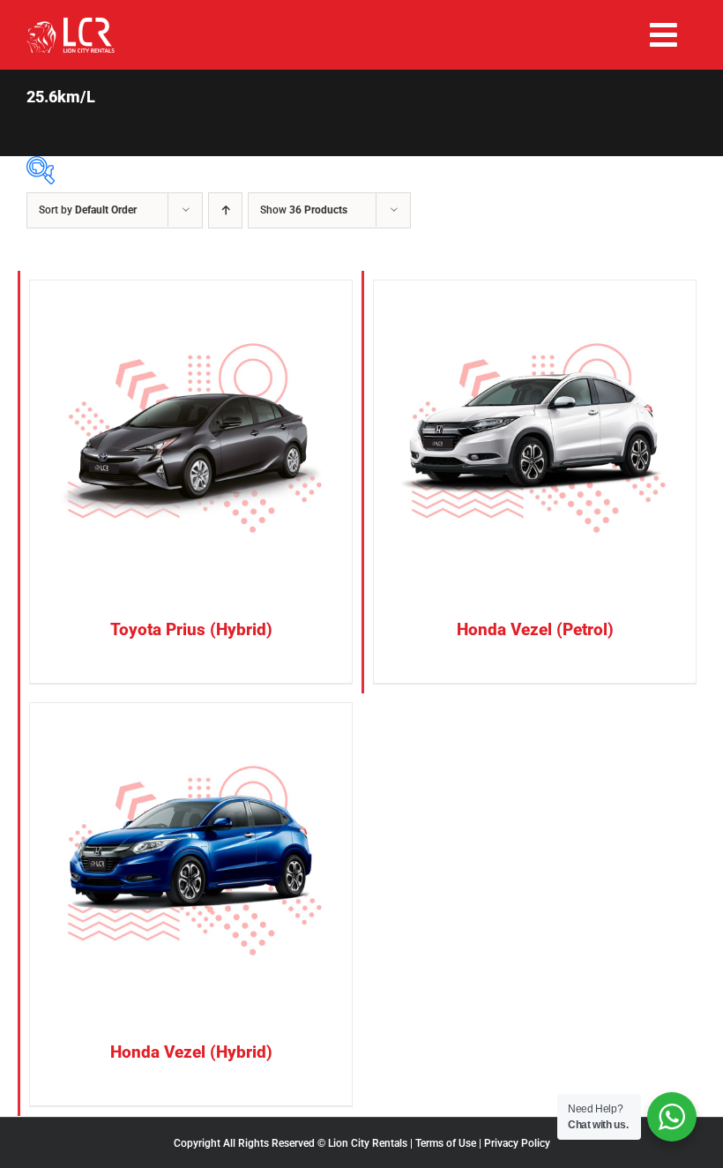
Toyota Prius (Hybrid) (191, 630)
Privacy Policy (517, 1143)
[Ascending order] (225, 210)
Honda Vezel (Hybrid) (191, 1052)
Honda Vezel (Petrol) (535, 630)
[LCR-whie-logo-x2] (70, 24)
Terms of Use (445, 1143)
